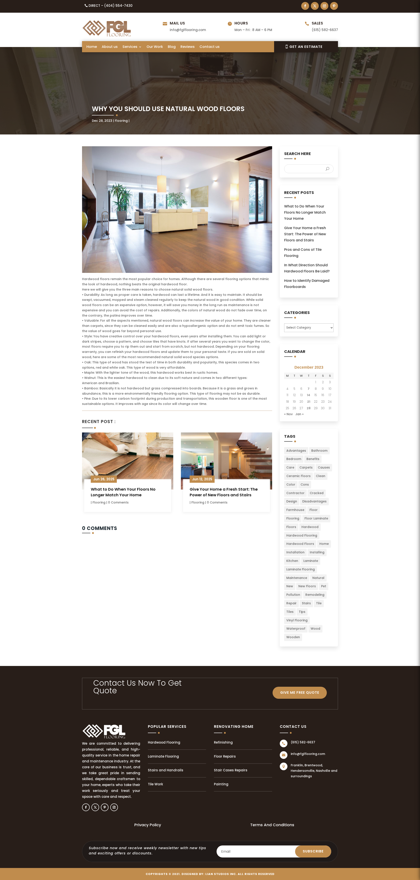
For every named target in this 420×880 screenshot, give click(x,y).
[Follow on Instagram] (324, 6)
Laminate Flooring (300, 569)
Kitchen (292, 561)
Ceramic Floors (298, 476)
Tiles (290, 612)
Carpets (306, 467)
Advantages (296, 450)
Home (91, 47)
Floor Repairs (225, 756)
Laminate (310, 561)
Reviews (187, 47)
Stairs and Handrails (165, 770)
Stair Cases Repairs (230, 770)
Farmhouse (295, 510)
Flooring (121, 120)
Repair (291, 603)
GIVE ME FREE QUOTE (299, 692)
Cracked (317, 493)
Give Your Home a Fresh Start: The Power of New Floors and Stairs (224, 492)
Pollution (293, 594)
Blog (172, 47)
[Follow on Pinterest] (334, 6)
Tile (319, 603)
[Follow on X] (315, 6)
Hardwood (309, 527)
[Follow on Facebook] (305, 6)
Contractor (295, 493)
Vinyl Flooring (297, 620)
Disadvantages (314, 501)
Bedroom (293, 459)
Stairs (306, 603)
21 (308, 401)
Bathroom (319, 450)
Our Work (155, 47)
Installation (295, 552)
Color (290, 484)
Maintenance (296, 578)
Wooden (293, 637)
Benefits (312, 459)
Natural (318, 578)
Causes (324, 467)
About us (110, 47)
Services (129, 47)
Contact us (210, 47)
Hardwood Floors (300, 544)
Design (291, 501)
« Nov (288, 414)
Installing (317, 552)
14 (308, 395)
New (289, 586)
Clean (320, 476)
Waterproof (295, 628)
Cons (305, 484)
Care (290, 467)
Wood (315, 628)
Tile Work (155, 784)
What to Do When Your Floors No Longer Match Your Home (123, 492)
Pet (323, 586)
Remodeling (314, 594)
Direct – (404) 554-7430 (111, 5)
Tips (302, 612)
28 (309, 408)
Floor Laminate (316, 518)
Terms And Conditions (272, 825)
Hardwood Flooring (301, 535)
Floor (314, 510)
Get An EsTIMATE (305, 46)
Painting (221, 784)
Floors (291, 527)
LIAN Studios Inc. (221, 874)
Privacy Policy (147, 825)
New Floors (307, 586)
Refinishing (223, 742)
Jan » (299, 414)
